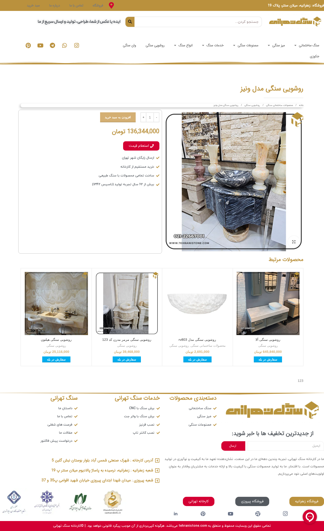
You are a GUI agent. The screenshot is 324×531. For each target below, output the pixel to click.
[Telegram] (52, 45)
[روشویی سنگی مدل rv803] (197, 303)
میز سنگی (278, 45)
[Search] (129, 22)
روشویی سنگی (155, 45)
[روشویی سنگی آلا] (268, 303)
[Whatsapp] (64, 45)
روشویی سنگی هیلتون (56, 339)
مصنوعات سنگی (248, 45)
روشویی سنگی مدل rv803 (197, 339)
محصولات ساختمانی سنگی (279, 105)
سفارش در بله (268, 359)
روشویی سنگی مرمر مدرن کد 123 (126, 339)
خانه (300, 105)
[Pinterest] (28, 45)
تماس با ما (76, 5)
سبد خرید (33, 5)
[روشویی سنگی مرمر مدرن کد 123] (127, 303)
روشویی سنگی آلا (267, 339)
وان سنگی (129, 45)
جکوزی (314, 56)
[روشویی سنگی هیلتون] (56, 303)
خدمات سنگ (215, 45)
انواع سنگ (186, 45)
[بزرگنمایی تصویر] (294, 242)
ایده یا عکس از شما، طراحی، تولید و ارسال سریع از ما (79, 22)
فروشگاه (98, 5)
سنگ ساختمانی (309, 45)
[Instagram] (76, 45)
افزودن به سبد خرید (118, 117)
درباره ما (54, 5)
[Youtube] (40, 45)
